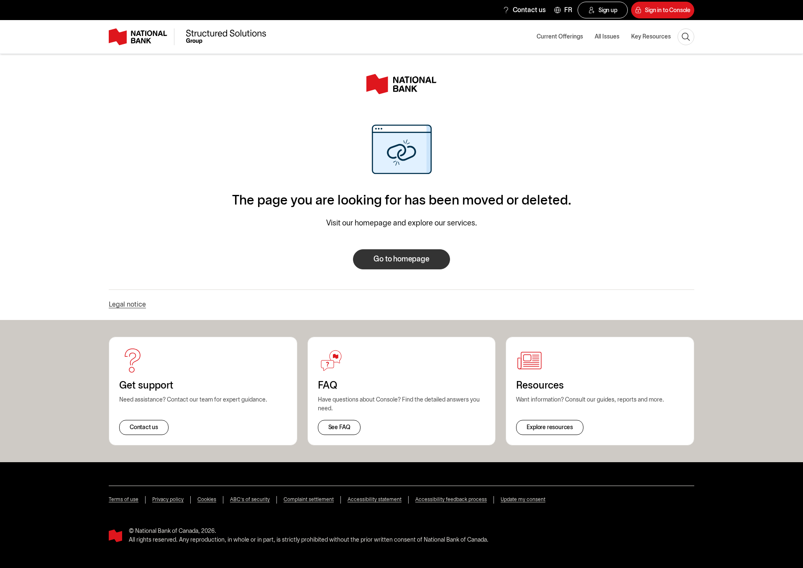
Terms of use (123, 499)
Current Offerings (560, 37)
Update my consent (523, 499)
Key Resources (651, 37)
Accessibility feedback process (451, 499)
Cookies (206, 499)
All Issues (607, 37)
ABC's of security (250, 499)
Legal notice (127, 305)
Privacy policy (168, 499)
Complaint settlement (309, 499)
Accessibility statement (375, 499)
